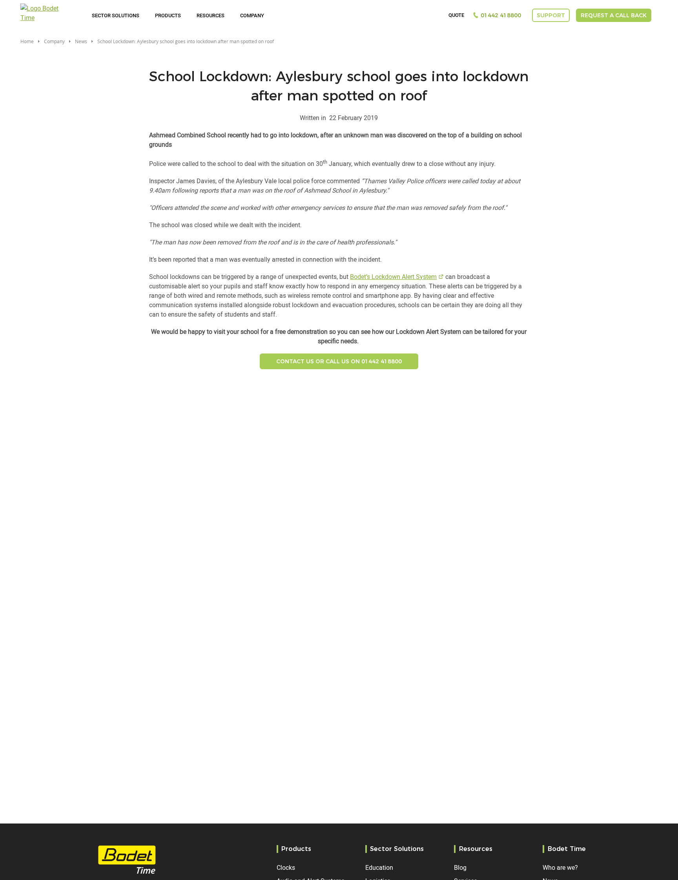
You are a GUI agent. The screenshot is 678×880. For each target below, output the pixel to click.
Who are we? (560, 867)
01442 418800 (501, 15)
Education (379, 867)
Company (252, 15)
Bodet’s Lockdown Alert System (393, 276)
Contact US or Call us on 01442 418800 (339, 361)
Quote (456, 15)
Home (27, 41)
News (81, 41)
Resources (210, 15)
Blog (460, 867)
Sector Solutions (115, 15)
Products (168, 15)
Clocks (286, 867)
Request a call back (614, 15)
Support (551, 15)
